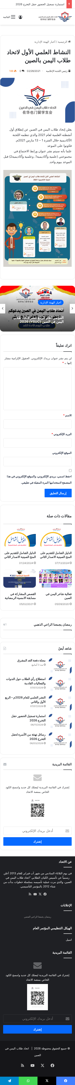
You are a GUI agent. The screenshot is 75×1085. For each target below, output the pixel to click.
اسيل (69, 939)
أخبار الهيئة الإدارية (44, 41)
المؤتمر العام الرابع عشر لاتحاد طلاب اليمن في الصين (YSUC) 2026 (38, 320)
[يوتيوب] (35, 894)
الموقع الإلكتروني (62, 452)
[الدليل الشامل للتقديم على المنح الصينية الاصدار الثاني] (55, 537)
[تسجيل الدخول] (20, 18)
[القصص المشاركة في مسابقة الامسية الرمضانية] (19, 578)
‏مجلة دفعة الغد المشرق (31, 660)
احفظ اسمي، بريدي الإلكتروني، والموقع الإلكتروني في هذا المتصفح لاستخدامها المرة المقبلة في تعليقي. (39, 479)
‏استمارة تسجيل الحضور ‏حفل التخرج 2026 (40, 4)
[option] (37, 309)
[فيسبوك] (45, 894)
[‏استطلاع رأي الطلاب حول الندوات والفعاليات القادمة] (60, 684)
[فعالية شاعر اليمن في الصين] (55, 578)
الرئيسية (63, 41)
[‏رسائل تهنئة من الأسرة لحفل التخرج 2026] (60, 740)
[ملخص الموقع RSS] (30, 894)
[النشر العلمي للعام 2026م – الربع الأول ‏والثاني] (60, 703)
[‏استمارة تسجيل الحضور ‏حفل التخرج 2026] (60, 722)
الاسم (67, 415)
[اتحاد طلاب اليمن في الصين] (55, 16)
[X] (40, 894)
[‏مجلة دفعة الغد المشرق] (60, 666)
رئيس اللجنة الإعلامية (57, 70)
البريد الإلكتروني (61, 434)
